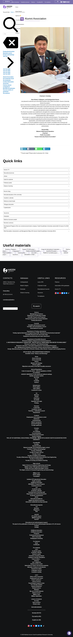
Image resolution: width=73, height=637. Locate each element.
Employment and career (36, 578)
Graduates (6, 216)
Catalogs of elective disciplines (36, 557)
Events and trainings (8, 54)
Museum (36, 394)
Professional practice (8, 51)
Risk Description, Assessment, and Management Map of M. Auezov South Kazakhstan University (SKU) (30, 231)
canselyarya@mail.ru (8, 299)
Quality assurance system (36, 375)
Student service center (36, 563)
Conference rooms (36, 390)
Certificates (36, 544)
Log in (36, 430)
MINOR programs (36, 517)
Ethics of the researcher (36, 576)
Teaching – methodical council (36, 410)
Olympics (36, 589)
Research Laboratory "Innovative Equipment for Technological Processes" (36, 345)
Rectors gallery (36, 364)
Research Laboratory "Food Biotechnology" (37, 344)
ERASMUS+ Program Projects (36, 484)
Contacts (17, 33)
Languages (15, 6)
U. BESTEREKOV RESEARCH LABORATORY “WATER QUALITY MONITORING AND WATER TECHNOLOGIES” (37, 342)
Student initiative (36, 436)
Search (43, 36)
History (36, 361)
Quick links (17, 28)
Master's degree (24, 285)
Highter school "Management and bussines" (37, 466)
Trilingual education (9, 204)
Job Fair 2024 (6, 72)
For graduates (18, 20)
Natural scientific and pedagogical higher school (36, 447)
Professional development (36, 535)
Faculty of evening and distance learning (36, 460)
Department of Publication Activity (36, 315)
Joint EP (36, 514)
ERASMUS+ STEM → (30, 254)
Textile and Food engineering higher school (36, 468)
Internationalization (19, 24)
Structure (36, 406)
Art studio (36, 399)
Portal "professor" (36, 580)
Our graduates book (8, 78)
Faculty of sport (36, 454)
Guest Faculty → (22, 252)
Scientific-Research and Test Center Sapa (36, 334)
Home (36, 356)
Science (33, 2)
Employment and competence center (36, 417)
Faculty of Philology (36, 450)
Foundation (36, 476)
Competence (6, 86)
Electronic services (8, 222)
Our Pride (36, 377)
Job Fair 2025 (6, 74)
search (37, 306)
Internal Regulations (36, 369)
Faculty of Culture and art (36, 452)
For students (47, 2)
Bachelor (36, 508)
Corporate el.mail (42, 285)
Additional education (36, 482)
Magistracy (36, 509)
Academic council (36, 409)
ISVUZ (36, 497)
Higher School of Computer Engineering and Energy (36, 465)
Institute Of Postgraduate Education (36, 479)
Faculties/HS (40, 2)
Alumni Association (8, 77)
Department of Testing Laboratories (36, 331)
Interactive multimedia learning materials (36, 502)
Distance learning (8, 186)
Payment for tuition (36, 568)
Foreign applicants (36, 425)
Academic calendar (8, 197)
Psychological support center (36, 583)
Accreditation (36, 372)
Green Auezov (18, 11)
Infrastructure (36, 385)
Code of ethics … (36, 559)
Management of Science (36, 314)
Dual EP (36, 519)
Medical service (36, 592)
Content (36, 525)
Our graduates (7, 80)
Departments (36, 412)
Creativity (36, 380)
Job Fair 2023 (6, 70)
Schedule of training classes (36, 555)
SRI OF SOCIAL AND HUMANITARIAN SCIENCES (36, 352)
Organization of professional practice (36, 493)
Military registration (36, 596)
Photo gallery (36, 387)
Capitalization (7, 207)
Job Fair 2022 (6, 69)
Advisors (36, 560)
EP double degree (36, 516)
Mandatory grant (7, 53)
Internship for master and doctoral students (36, 565)
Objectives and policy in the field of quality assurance (36, 366)
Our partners (6, 93)
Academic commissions (36, 495)
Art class (36, 600)
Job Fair (5, 56)
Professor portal (8, 182)
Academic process (25, 2)
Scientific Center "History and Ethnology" (36, 353)
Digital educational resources (36, 500)
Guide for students (8, 179)
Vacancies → (16, 254)
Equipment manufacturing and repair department (36, 336)
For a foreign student (36, 584)
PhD (36, 511)
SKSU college (36, 474)
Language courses (36, 570)
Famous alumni (7, 85)
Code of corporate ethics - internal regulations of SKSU (36, 371)
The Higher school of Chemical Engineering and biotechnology (36, 470)
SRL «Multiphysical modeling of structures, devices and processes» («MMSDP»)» (36, 347)
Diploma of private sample (10, 219)
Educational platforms (36, 498)
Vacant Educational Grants (36, 434)
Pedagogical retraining (36, 538)
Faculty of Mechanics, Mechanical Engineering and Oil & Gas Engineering (36, 457)
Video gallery (36, 388)
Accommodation (36, 433)
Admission (36, 418)
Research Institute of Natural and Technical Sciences (36, 340)
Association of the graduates (62, 285)
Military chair (36, 473)
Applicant (17, 15)
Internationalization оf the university (13, 194)
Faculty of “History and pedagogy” (36, 449)
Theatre (36, 396)
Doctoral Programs (36, 423)
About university (15, 2)
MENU (8, 1)
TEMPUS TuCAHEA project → (51, 252)
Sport (36, 379)
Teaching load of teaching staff (36, 492)
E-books (36, 428)
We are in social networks (36, 591)
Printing (36, 403)
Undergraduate (24, 282)
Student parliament (36, 586)
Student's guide (36, 554)
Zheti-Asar (36, 398)
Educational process (9, 173)
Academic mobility (36, 572)
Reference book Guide (9, 201)
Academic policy (36, 489)
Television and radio (36, 401)
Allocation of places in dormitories (36, 567)
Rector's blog (7, 191)
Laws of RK (40, 282)
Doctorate (22, 289)
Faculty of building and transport (36, 455)
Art (36, 393)
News (36, 543)
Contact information (8, 81)
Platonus (57, 282)
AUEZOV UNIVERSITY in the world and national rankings (36, 374)
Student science (36, 588)
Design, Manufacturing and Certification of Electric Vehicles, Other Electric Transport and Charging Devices (36, 349)
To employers (41, 296)
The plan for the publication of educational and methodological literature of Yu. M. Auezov (36, 524)
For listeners (36, 541)
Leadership (36, 407)
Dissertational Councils (43, 289)
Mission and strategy (36, 363)
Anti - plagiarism (36, 562)
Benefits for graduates (9, 88)
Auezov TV (6, 169)
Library (5, 176)
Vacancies (6, 83)
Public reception (36, 481)
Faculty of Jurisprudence (36, 458)
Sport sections (36, 602)
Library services (36, 581)
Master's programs (36, 422)
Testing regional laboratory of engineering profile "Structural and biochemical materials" (36, 333)
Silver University (36, 536)
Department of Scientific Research (36, 339)
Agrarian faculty (36, 445)
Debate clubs (36, 604)
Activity (37, 527)
